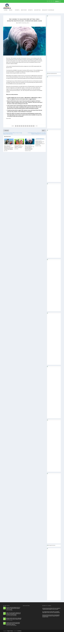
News (10, 10)
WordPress (19, 630)
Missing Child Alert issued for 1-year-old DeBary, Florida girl (18, 146)
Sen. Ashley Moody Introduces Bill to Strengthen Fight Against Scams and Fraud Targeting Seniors (51, 612)
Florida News (24, 22)
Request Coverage (48, 10)
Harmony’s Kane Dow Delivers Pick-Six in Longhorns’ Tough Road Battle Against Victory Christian (13, 608)
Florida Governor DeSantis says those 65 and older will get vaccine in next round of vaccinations (39, 142)
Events (17, 10)
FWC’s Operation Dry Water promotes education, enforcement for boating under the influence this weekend (8, 147)
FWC (28, 22)
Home (6, 10)
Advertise (37, 10)
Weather (24, 10)
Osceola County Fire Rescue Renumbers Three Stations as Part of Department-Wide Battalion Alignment (13, 623)
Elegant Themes (10, 630)
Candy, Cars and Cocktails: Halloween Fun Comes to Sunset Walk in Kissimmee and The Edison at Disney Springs (13, 613)
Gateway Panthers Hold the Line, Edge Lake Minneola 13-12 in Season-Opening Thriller (13, 619)
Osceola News (14, 615)
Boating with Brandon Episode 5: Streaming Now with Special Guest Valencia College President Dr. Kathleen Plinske (51, 616)
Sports (30, 10)
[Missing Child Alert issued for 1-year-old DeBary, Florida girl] (19, 141)
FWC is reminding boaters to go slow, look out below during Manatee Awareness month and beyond (29, 147)
